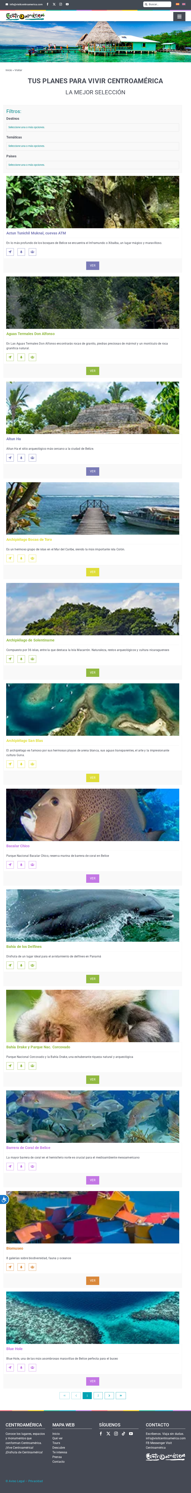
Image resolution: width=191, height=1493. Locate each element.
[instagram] (60, 4)
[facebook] (47, 4)
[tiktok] (123, 1434)
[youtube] (67, 4)
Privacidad (35, 1481)
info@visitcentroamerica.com (166, 1438)
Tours (56, 1443)
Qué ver (57, 1438)
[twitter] (54, 4)
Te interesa (59, 1452)
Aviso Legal (17, 1481)
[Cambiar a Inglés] (182, 4)
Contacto (58, 1461)
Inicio (9, 70)
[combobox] (92, 127)
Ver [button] (93, 265)
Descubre (58, 1447)
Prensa (57, 1457)
